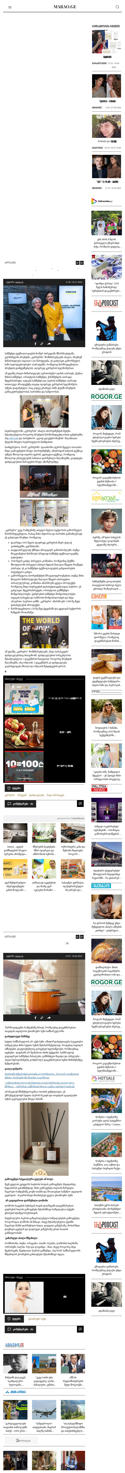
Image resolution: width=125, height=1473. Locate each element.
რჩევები (22, 795)
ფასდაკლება (36, 795)
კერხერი (10, 795)
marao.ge (19, 282)
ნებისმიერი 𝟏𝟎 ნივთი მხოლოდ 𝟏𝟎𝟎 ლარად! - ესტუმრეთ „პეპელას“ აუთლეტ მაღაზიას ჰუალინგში (64, 765)
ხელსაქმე (10, 263)
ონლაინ (13, 438)
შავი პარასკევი (55, 795)
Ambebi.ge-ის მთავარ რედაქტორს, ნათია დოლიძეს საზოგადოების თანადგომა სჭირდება (106, 141)
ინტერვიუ (97, 108)
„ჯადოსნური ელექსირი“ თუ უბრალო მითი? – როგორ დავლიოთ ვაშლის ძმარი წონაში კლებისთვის (64, 732)
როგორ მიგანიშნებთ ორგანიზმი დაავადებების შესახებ (64, 1296)
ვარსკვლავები (99, 63)
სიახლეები (97, 148)
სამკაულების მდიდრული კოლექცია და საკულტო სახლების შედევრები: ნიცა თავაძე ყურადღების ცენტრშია (106, 56)
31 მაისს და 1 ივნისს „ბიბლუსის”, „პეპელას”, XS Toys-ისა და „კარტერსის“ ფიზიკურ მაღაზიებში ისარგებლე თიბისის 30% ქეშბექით (64, 698)
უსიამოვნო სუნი (37, 1319)
